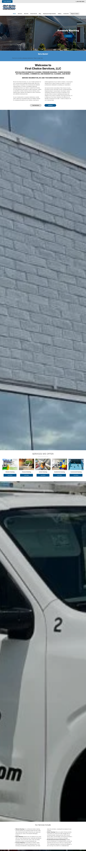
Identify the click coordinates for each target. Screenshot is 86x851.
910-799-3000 (80, 1)
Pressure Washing (26, 472)
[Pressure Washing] (26, 459)
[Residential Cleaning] (59, 459)
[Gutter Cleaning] (43, 459)
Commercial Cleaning (76, 472)
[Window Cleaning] (10, 459)
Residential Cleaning (59, 472)
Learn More (12, 475)
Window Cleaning (10, 472)
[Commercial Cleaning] (76, 459)
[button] (2, 33)
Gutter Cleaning (43, 472)
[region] (43, 33)
